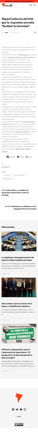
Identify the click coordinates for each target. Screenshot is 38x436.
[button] (35, 5)
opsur (6, 32)
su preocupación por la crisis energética (20, 57)
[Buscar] (30, 5)
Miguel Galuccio (24, 55)
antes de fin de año (22, 131)
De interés (6, 167)
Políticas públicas (8, 179)
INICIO (19, 416)
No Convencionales (19, 175)
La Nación (5, 151)
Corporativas (6, 175)
